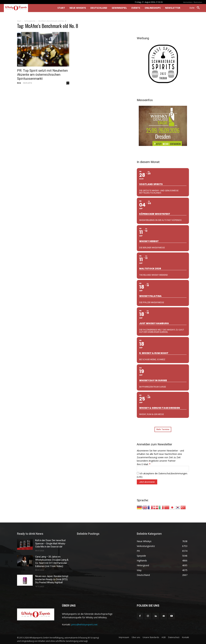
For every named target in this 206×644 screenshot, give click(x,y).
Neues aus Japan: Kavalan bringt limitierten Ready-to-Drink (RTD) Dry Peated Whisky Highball (51, 579)
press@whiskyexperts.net (84, 624)
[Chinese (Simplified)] (167, 507)
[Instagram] (148, 616)
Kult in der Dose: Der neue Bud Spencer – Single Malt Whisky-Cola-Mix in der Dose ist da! (50, 543)
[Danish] (156, 507)
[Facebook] (140, 616)
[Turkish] (183, 507)
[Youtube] (172, 616)
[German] (139, 507)
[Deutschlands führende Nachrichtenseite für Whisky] (26, 8)
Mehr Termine (162, 429)
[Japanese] (172, 507)
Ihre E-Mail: (143, 464)
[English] (145, 507)
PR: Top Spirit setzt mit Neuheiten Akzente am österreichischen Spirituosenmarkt (42, 75)
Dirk (19, 83)
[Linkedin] (156, 616)
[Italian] (161, 507)
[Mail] (164, 616)
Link (139, 476)
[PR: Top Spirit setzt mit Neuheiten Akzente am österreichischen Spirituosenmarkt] (43, 49)
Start (19, 21)
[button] (195, 8)
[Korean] (178, 507)
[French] (150, 507)
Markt (20, 65)
